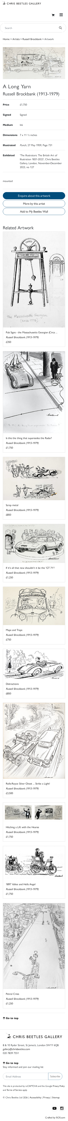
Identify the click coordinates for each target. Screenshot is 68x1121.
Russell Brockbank (32, 39)
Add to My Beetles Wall (34, 211)
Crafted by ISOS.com (55, 1117)
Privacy (46, 1097)
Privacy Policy (59, 1086)
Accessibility (35, 1097)
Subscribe (55, 1076)
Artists (16, 39)
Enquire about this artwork (34, 195)
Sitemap (56, 1097)
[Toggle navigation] (61, 15)
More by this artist (34, 203)
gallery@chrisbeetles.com (16, 1049)
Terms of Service (14, 1090)
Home (6, 39)
